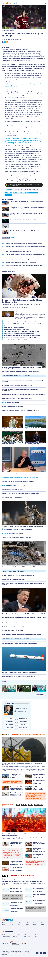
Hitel (18, 804)
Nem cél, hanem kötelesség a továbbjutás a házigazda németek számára (21, 53)
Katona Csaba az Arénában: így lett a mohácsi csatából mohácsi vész (19, 473)
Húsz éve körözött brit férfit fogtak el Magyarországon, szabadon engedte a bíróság (23, 394)
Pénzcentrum (16, 734)
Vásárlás (24, 804)
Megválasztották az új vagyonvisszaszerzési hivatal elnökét (19, 333)
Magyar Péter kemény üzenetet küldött (14, 327)
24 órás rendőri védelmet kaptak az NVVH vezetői (16, 329)
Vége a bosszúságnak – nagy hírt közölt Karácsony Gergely (17, 385)
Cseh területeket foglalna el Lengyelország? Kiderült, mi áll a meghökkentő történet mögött (32, 444)
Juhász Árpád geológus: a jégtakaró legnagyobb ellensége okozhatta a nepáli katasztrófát (21, 368)
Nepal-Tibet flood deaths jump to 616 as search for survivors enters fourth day (22, 881)
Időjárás (42, 926)
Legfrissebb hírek (16, 934)
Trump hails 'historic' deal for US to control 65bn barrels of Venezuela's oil (12, 897)
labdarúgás (9, 192)
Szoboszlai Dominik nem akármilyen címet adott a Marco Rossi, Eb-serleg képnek (23, 56)
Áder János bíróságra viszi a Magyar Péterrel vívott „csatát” (17, 398)
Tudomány (12, 922)
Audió (34, 924)
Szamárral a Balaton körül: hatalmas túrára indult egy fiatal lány (18, 575)
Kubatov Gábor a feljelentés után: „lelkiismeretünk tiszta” (18, 529)
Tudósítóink (20, 922)
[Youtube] (44, 953)
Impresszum (27, 951)
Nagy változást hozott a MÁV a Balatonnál (16, 375)
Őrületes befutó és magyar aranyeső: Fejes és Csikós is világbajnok (21, 477)
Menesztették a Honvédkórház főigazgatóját (13, 579)
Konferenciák (33, 734)
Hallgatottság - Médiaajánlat (17, 951)
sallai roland (34, 192)
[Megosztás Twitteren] (5, 42)
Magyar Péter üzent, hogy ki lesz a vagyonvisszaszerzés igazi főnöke (21, 321)
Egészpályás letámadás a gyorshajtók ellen (17, 537)
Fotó (42, 922)
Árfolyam (25, 734)
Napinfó (27, 926)
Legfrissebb (35, 922)
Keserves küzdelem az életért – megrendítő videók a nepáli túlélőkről (19, 566)
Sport (12, 189)
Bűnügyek (27, 924)
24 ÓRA (12, 237)
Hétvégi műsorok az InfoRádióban (16, 485)
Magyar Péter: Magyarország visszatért (12, 497)
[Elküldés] (7, 42)
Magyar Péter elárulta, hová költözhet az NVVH (15, 340)
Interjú (19, 924)
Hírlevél (42, 924)
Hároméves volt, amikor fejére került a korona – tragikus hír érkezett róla (20, 410)
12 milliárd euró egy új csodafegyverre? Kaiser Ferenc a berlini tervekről (20, 672)
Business (14, 875)
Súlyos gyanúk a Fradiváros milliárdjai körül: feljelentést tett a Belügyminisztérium (22, 526)
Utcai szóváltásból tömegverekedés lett (12, 630)
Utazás (31, 804)
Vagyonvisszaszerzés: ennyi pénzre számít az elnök (27, 311)
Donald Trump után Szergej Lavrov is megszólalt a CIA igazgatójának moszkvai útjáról (23, 613)
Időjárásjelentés (38, 934)
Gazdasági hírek (27, 936)
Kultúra (11, 924)
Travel (26, 875)
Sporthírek (15, 936)
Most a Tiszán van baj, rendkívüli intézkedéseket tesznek (32, 428)
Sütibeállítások (5, 954)
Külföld (3, 924)
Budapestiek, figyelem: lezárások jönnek (16, 639)
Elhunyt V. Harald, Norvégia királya (14, 571)
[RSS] (37, 953)
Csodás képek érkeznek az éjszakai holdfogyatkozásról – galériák (18, 676)
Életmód (19, 926)
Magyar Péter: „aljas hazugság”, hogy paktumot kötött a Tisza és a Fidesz (22, 331)
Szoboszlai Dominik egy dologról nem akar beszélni (16, 49)
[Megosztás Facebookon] (3, 42)
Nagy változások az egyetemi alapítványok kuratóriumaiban (9, 428)
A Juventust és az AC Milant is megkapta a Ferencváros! (9, 443)
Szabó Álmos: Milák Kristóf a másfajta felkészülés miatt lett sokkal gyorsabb (21, 634)
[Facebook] (41, 953)
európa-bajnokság (24, 192)
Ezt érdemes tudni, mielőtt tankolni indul (12, 406)
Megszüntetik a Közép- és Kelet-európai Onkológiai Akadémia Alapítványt (21, 371)
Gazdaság (4, 926)
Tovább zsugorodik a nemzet (16, 533)
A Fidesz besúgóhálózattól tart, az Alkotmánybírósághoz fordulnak (20, 337)
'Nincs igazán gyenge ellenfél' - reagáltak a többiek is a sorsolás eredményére (23, 55)
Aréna (36, 936)
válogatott (16, 192)
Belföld (3, 922)
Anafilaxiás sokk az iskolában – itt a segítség (13, 626)
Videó (34, 926)
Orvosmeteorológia (6, 936)
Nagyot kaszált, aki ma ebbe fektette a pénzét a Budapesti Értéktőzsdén (35, 863)
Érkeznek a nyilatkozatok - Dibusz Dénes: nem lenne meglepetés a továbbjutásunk (24, 58)
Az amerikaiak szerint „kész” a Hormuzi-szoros (14, 623)
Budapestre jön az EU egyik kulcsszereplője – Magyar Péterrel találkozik (20, 493)
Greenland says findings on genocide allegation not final (35, 909)
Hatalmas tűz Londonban (13, 402)
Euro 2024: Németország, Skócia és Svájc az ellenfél (16, 60)
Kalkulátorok (39, 804)
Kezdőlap (8, 189)
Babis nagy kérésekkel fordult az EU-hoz (12, 489)
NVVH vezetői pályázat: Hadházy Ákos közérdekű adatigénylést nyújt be (22, 335)
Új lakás (41, 734)
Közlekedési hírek (27, 934)
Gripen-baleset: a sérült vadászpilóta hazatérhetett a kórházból (18, 481)
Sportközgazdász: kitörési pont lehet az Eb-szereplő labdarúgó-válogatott (22, 51)
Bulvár (27, 922)
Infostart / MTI (6, 39)
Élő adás (10, 718)
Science (32, 875)
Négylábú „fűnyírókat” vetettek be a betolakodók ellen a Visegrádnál (19, 643)
